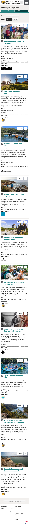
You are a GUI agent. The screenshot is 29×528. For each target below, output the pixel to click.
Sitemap (17, 517)
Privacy (17, 511)
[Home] (3, 2)
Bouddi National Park (7, 209)
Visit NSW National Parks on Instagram (6, 525)
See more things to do (14, 501)
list (10, 19)
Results (7, 11)
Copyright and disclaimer (19, 514)
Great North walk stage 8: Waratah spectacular (13, 470)
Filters (20, 11)
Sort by (3, 15)
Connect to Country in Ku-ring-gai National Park (14, 330)
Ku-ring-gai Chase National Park (10, 62)
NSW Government (6, 509)
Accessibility (18, 506)
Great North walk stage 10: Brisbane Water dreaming (14, 421)
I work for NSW (5, 511)
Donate (17, 519)
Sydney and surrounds (20, 209)
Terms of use (18, 509)
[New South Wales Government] (26, 522)
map (15, 19)
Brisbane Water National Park (9, 299)
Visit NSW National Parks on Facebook (2, 525)
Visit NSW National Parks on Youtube (9, 525)
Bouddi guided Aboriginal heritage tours (13, 238)
